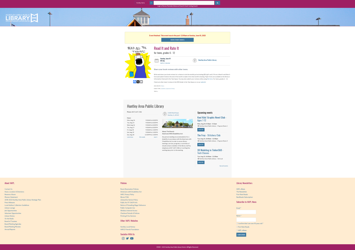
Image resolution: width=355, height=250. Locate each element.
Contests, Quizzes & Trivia (167, 88)
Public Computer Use (127, 208)
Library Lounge (10, 208)
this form (210, 79)
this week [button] (142, 137)
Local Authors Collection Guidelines (17, 205)
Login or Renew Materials (165, 6)
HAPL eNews (240, 189)
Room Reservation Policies (129, 189)
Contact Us (8, 189)
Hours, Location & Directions (14, 192)
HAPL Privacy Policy (127, 194)
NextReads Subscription (244, 197)
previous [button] (130, 137)
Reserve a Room (10, 194)
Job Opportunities (11, 211)
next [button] (155, 137)
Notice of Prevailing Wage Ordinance (133, 205)
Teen (162, 86)
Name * (238, 216)
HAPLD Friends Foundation (129, 229)
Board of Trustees (11, 221)
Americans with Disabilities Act (131, 192)
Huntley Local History (127, 227)
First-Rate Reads (242, 194)
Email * (238, 208)
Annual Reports (10, 229)
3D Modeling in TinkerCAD (210, 151)
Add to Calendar (165, 63)
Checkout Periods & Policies (130, 213)
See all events (224, 166)
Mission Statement (11, 197)
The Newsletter (241, 192)
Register (200, 130)
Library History (10, 216)
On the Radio (9, 219)
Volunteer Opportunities (13, 213)
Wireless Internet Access (128, 211)
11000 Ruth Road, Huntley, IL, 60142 (173, 114)
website (203, 82)
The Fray (208, 135)
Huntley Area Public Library (207, 60)
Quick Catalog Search (191, 6)
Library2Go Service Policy (129, 200)
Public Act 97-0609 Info (128, 202)
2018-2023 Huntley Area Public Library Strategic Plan (23, 200)
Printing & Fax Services (128, 216)
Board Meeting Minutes (13, 227)
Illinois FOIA (124, 197)
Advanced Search (178, 6)
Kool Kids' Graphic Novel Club (211, 119)
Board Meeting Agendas (13, 224)
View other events (177, 40)
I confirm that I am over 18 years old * (250, 223)
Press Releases (10, 202)
